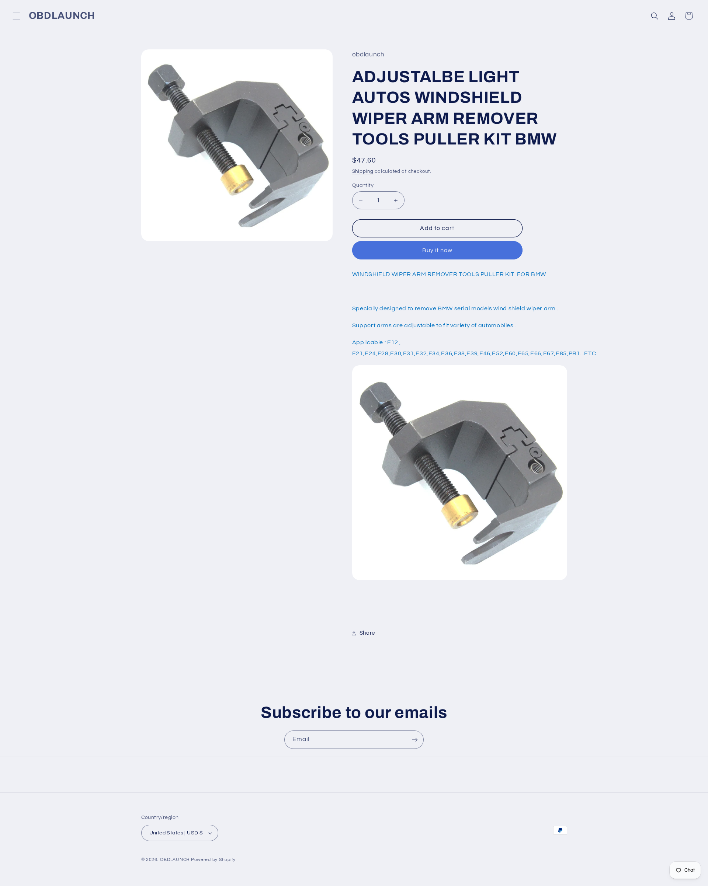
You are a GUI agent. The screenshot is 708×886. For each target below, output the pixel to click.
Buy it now (437, 250)
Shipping (363, 171)
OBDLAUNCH (175, 860)
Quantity (363, 185)
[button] (16, 15)
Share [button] (367, 633)
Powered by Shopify (213, 860)
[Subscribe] (414, 739)
